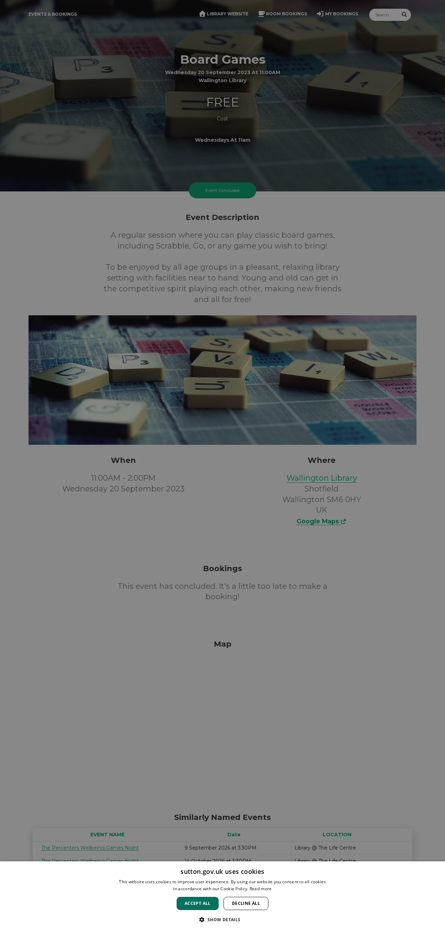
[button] (222, 919)
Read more (261, 889)
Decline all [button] (246, 903)
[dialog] (222, 896)
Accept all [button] (198, 903)
